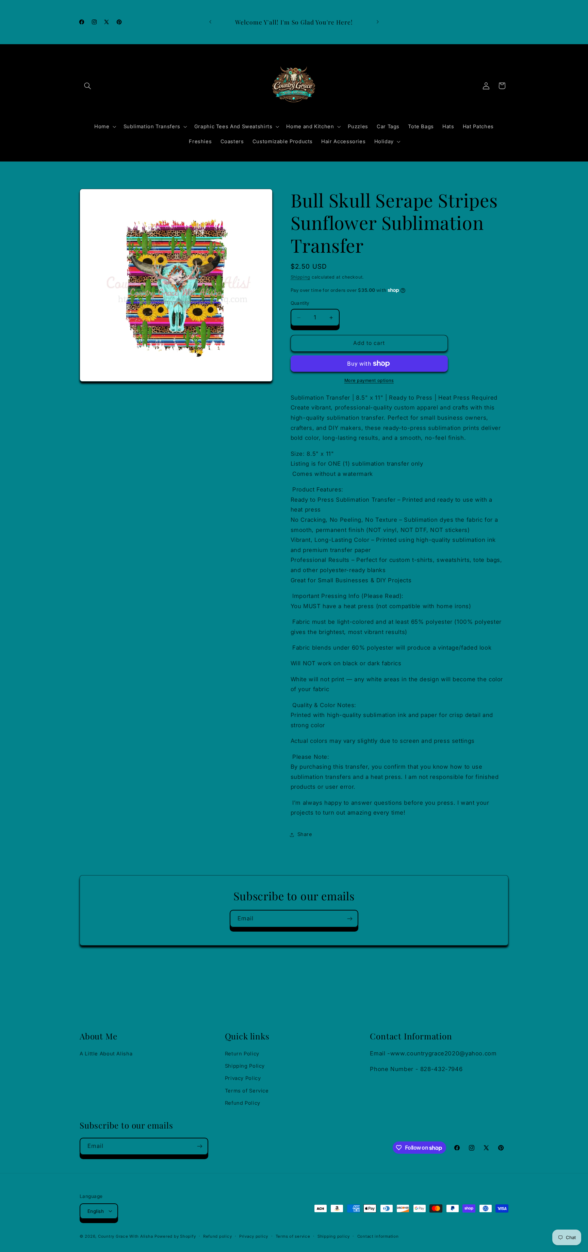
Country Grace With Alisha (125, 1236)
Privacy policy (253, 1236)
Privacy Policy (243, 1078)
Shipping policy (333, 1236)
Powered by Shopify (175, 1236)
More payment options (369, 380)
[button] (87, 86)
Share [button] (304, 835)
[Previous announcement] (210, 22)
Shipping (300, 277)
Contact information (378, 1236)
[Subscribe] (350, 918)
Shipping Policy (245, 1066)
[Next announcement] (377, 22)
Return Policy (242, 1054)
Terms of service (293, 1236)
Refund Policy (242, 1103)
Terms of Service (247, 1091)
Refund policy (217, 1236)
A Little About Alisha (106, 1054)
